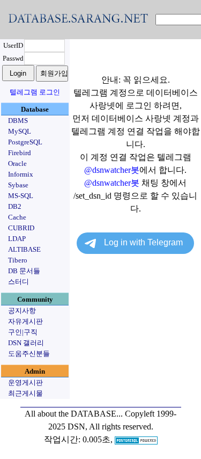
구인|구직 (23, 332)
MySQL (19, 131)
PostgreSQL (25, 142)
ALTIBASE (24, 249)
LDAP (17, 239)
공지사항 (22, 311)
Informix (20, 174)
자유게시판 (25, 321)
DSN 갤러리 (26, 343)
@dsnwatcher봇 (111, 169)
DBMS (18, 120)
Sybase (18, 185)
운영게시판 (25, 382)
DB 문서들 (24, 271)
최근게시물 (25, 393)
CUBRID (21, 228)
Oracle (17, 163)
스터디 (18, 282)
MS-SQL (20, 196)
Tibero (17, 260)
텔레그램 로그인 (35, 92)
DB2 (14, 206)
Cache (17, 217)
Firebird (19, 153)
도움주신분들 (29, 353)
